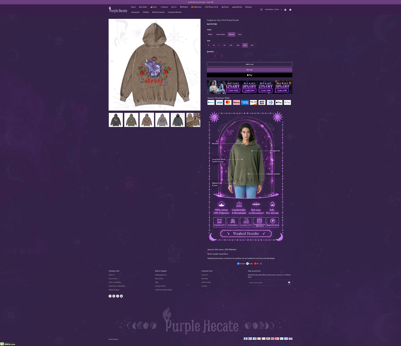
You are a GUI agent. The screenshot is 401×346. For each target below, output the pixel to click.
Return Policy (159, 279)
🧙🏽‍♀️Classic (225, 7)
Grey (239, 34)
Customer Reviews (175, 12)
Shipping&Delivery (161, 275)
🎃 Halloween (196, 7)
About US (111, 275)
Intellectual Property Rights (163, 290)
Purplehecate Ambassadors (117, 286)
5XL (252, 45)
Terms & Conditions (115, 282)
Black (210, 34)
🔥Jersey (153, 7)
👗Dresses (164, 7)
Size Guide (205, 279)
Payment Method (160, 286)
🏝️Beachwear (237, 7)
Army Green (220, 34)
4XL (245, 45)
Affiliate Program (114, 290)
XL (224, 45)
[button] (261, 10)
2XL (231, 45)
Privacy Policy (113, 279)
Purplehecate (115, 339)
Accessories (135, 12)
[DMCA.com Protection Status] (8, 344)
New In (174, 7)
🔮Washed (184, 7)
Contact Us (205, 275)
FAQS (156, 282)
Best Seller (143, 7)
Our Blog (204, 286)
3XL (238, 45)
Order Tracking (206, 282)
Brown (231, 34)
